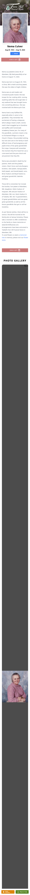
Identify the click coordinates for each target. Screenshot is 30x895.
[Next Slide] (26, 686)
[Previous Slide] (3, 686)
